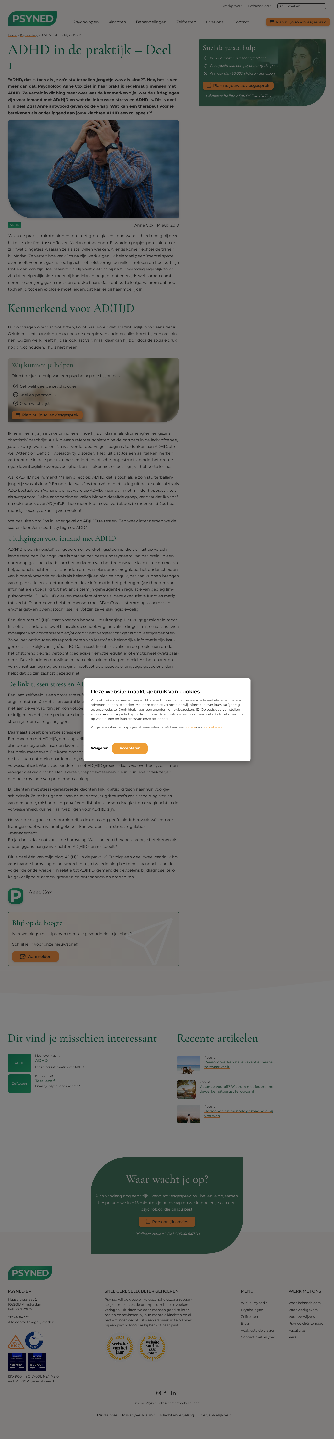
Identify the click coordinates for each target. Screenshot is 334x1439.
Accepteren (130, 748)
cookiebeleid (213, 727)
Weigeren (100, 748)
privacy (190, 727)
